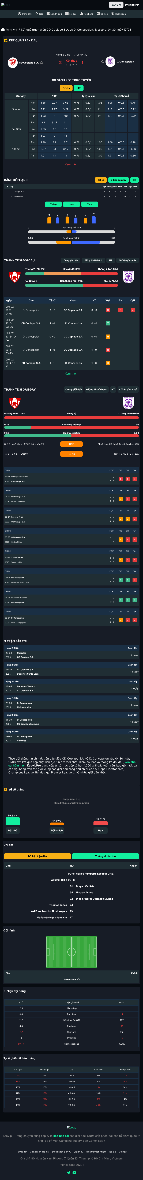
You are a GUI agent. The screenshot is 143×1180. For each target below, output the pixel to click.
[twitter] (69, 1173)
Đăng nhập (132, 4)
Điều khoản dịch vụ (61, 1151)
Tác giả (112, 1151)
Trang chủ (11, 29)
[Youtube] (74, 1173)
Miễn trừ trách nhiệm (96, 1151)
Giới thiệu (78, 1151)
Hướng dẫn (22, 1151)
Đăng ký (116, 4)
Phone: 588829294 (71, 1164)
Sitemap (123, 1151)
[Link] (11, 4)
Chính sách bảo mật (39, 1151)
